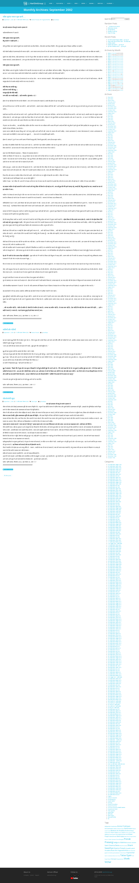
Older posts (8, 475)
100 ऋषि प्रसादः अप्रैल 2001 (114, 516)
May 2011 (110, 327)
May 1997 (110, 446)
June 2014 (110, 271)
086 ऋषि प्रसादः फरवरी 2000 (114, 498)
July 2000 (110, 416)
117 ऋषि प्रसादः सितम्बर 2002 (22, 19)
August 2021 (111, 132)
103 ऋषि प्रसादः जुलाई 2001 (114, 521)
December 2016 (112, 222)
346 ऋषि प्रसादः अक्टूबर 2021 (114, 783)
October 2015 (111, 245)
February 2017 (111, 219)
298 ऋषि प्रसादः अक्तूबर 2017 (114, 715)
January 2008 (111, 374)
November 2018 (112, 185)
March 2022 (111, 121)
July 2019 (110, 173)
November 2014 (112, 263)
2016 (109, 66)
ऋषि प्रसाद (110, 814)
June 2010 (110, 345)
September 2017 (112, 208)
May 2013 (110, 292)
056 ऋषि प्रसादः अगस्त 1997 (114, 479)
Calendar (109, 3)
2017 (109, 64)
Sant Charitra (110, 845)
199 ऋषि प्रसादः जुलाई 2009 (114, 559)
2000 (109, 84)
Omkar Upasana (112, 839)
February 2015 (111, 258)
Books (83, 3)
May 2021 (110, 137)
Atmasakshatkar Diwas (111, 828)
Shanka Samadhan (113, 804)
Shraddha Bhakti (110, 850)
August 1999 (111, 432)
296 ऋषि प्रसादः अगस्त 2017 (114, 712)
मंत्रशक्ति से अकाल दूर (112, 31)
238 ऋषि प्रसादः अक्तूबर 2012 (114, 621)
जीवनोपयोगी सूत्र (9, 398)
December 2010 (112, 335)
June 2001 (110, 403)
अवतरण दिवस (111, 812)
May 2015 (110, 253)
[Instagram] (78, 875)
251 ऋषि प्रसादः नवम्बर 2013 (114, 640)
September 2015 (112, 247)
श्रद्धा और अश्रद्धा (111, 33)
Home (50, 3)
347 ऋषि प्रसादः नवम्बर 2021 (114, 785)
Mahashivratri (112, 836)
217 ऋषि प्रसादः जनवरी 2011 (114, 588)
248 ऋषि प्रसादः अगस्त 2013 (114, 635)
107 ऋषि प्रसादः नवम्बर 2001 (114, 526)
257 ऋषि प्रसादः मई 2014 (114, 650)
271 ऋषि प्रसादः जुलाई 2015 (114, 672)
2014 (109, 69)
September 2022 (112, 111)
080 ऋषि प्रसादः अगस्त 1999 (114, 490)
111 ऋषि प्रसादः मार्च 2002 (114, 532)
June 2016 (110, 232)
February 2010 (111, 351)
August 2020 (111, 152)
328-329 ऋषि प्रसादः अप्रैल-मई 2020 (116, 764)
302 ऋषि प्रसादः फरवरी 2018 (114, 722)
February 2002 (111, 391)
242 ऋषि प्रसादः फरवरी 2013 (114, 627)
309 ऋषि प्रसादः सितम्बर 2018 (114, 733)
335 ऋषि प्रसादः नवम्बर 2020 (114, 767)
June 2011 (110, 325)
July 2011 (110, 324)
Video (76, 3)
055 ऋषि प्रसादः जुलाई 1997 (114, 477)
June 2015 (110, 251)
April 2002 (110, 388)
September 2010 (112, 340)
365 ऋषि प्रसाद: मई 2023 (113, 794)
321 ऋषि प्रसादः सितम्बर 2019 (114, 753)
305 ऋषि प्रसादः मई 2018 (114, 727)
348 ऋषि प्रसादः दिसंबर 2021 (114, 786)
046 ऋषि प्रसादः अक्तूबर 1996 (114, 464)
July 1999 (110, 433)
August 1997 (111, 443)
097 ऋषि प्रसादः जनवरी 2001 (114, 511)
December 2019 (112, 165)
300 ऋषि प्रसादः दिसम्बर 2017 (114, 719)
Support (37, 875)
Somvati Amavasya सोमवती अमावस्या (116, 807)
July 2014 (110, 269)
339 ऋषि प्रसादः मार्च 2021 (114, 772)
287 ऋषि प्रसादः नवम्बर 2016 (114, 698)
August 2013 (111, 287)
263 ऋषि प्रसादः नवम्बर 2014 (114, 659)
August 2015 (111, 248)
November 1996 (112, 456)
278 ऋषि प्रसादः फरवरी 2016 (114, 683)
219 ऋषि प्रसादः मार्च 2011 (114, 592)
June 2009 (110, 364)
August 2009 (111, 361)
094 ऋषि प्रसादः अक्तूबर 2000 (114, 508)
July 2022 (110, 115)
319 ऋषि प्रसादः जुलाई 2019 (114, 749)
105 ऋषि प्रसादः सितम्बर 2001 (114, 522)
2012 (109, 72)
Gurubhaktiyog (111, 799)
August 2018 (111, 190)
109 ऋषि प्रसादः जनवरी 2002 (114, 529)
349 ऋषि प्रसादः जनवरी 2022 (114, 788)
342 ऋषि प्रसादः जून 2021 (114, 777)
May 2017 (110, 214)
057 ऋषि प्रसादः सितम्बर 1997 (114, 480)
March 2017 (111, 218)
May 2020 (110, 156)
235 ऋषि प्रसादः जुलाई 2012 (114, 616)
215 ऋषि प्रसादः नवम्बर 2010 (114, 585)
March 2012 (111, 313)
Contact (32, 875)
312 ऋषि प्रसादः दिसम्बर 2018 (114, 738)
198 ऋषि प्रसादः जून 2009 (114, 558)
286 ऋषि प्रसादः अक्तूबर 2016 (114, 696)
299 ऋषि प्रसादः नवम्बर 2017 (114, 717)
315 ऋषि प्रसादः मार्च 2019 (114, 743)
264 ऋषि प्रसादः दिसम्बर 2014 (114, 661)
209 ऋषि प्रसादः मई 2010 (114, 575)
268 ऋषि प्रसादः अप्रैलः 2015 (114, 667)
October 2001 (111, 398)
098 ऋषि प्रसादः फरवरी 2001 (114, 513)
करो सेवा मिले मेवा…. (112, 30)
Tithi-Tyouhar (111, 810)
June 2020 (110, 155)
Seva (117, 845)
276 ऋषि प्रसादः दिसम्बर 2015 (114, 680)
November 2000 (112, 412)
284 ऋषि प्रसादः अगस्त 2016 (114, 693)
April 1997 (110, 448)
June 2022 (110, 116)
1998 (109, 87)
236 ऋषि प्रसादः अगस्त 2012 (114, 617)
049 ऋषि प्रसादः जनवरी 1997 (114, 469)
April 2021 (110, 139)
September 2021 (112, 131)
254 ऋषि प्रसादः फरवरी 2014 (114, 645)
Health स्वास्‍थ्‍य (111, 801)
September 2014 (112, 266)
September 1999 (112, 430)
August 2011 (111, 322)
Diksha (119, 832)
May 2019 (110, 176)
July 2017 (110, 211)
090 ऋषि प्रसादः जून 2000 (114, 505)
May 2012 (110, 309)
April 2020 (110, 158)
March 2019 (111, 179)
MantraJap (120, 836)
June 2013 (110, 290)
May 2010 (110, 346)
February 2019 (111, 181)
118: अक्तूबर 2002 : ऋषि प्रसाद (115, 543)
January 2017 (111, 221)
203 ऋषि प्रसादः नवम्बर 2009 (114, 566)
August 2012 (111, 305)
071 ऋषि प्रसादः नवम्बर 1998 (114, 484)
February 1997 (111, 451)
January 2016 (111, 240)
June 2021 (110, 136)
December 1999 (112, 425)
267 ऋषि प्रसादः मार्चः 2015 (114, 666)
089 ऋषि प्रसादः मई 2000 (114, 503)
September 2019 (112, 169)
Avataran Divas (120, 828)
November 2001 (112, 396)
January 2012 (111, 316)
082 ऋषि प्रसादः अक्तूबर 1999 (114, 493)
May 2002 (110, 387)
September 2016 (112, 227)
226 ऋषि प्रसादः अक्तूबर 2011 (114, 603)
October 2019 (111, 168)
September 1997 (112, 441)
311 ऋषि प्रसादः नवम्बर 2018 (114, 736)
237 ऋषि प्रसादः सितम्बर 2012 (114, 619)
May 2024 (110, 97)
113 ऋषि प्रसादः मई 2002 (114, 535)
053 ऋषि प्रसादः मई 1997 (114, 476)
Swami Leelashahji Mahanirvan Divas (112, 855)
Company (26, 875)
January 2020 (111, 163)
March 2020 (111, 160)
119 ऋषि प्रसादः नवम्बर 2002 (114, 545)
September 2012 (112, 303)
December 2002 (112, 375)
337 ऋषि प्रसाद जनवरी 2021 (114, 769)
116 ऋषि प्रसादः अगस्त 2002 (114, 540)
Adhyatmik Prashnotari (111, 826)
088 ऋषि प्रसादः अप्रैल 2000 (114, 501)
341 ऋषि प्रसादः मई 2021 (114, 775)
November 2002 (112, 377)
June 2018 (110, 194)
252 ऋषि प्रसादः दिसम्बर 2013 (114, 641)
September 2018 (112, 189)
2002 (109, 80)
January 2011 (111, 334)
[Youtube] (74, 878)
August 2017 (111, 210)
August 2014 (111, 268)
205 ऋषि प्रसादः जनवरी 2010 (114, 569)
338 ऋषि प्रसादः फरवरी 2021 (114, 770)
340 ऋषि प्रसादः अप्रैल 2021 (114, 773)
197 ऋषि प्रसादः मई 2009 (114, 556)
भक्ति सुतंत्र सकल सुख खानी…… (14, 16)
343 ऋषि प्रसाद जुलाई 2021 (114, 778)
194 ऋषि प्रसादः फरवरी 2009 (114, 551)
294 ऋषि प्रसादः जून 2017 (114, 709)
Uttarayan (113, 859)
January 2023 (111, 105)
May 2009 (110, 366)
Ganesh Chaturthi (112, 798)
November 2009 (112, 356)
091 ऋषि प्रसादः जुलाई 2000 (114, 506)
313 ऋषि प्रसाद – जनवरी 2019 (115, 740)
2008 (109, 79)
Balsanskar (128, 828)
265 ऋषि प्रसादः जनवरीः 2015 (114, 662)
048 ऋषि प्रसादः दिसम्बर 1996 (114, 468)
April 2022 (110, 119)
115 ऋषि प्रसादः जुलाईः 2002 (114, 538)
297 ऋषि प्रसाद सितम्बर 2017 (114, 714)
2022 (109, 56)
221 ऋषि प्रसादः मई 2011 (114, 595)
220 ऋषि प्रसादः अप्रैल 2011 (114, 593)
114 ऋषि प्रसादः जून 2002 (114, 537)
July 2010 (110, 343)
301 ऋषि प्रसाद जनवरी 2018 (114, 720)
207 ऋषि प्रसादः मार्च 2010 (114, 572)
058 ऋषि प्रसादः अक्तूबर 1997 (114, 482)
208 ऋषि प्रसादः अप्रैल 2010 (114, 574)
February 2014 (111, 277)
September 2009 (112, 359)
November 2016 (112, 224)
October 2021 (111, 129)
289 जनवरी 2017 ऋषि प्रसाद (114, 701)
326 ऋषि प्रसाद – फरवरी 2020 (115, 761)
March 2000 (111, 422)
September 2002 (112, 380)
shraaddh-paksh (130, 848)
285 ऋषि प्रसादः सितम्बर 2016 (114, 695)
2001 (109, 82)
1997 (109, 88)
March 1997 (111, 449)
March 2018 (111, 198)
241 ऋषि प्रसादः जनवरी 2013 (114, 625)
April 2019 (110, 177)
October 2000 (111, 414)
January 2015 (111, 260)
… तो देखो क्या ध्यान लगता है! (114, 26)
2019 (109, 61)
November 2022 (112, 108)
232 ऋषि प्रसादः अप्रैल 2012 (114, 611)
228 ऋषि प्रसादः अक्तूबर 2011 (114, 604)
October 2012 (111, 301)
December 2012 (112, 298)
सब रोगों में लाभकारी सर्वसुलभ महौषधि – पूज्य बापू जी (118, 40)
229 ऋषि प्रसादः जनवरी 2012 (114, 606)
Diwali (123, 832)
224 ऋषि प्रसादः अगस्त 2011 (114, 600)
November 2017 (112, 205)
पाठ (108, 819)
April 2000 (110, 420)
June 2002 (110, 385)
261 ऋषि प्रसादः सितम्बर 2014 (114, 656)
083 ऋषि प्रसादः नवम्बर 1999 (114, 495)
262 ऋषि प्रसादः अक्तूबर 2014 (114, 658)
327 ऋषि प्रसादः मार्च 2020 (114, 762)
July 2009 (110, 363)
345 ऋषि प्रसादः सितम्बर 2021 (114, 781)
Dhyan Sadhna (114, 832)
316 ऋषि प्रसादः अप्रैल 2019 (114, 744)
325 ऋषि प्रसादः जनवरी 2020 (114, 759)
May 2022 (110, 118)
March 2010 (111, 350)
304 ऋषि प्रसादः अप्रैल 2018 (114, 725)
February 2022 (111, 123)
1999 (109, 85)
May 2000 (110, 419)
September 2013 (112, 285)
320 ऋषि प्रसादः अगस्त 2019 (114, 751)
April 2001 (110, 406)
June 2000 (110, 417)
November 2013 (112, 282)
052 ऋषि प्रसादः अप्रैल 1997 (114, 474)
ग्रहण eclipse (111, 815)
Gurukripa (56, 19)
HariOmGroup (107, 872)
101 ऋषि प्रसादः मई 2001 (114, 518)
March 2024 (111, 100)
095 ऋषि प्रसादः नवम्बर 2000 (114, 509)
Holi (126, 834)
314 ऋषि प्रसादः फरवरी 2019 (114, 741)
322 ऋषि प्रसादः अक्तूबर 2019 (114, 754)
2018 (109, 63)
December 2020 (112, 145)
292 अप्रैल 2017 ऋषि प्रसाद (114, 706)
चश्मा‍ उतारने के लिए (112, 817)
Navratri (106, 839)
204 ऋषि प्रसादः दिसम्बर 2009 (114, 567)
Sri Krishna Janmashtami (113, 853)
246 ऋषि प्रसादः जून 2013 (114, 632)
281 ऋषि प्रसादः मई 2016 (114, 688)
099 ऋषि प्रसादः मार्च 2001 (114, 514)
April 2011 (110, 329)
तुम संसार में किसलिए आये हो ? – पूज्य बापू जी (117, 46)
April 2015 (110, 255)
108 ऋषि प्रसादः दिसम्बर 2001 (114, 527)
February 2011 (111, 332)
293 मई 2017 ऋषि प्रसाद (113, 707)
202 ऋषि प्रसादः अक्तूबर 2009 (114, 564)
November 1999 (112, 427)
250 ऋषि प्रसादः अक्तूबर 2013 (114, 638)
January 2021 (111, 144)
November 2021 (112, 128)
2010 (109, 76)
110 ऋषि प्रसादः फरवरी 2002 (114, 530)
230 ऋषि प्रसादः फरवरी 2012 (114, 608)
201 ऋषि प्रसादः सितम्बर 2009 (114, 563)
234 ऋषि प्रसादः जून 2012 (114, 614)
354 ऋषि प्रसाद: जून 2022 (114, 791)
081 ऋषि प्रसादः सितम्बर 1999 (114, 492)
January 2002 (111, 393)
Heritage (100, 3)
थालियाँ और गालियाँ (9, 329)
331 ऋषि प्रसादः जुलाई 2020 (114, 765)
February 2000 (111, 424)
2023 (109, 55)
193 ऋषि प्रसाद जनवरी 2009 (114, 550)
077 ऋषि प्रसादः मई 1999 (114, 485)
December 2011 (112, 317)
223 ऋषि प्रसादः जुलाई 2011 (114, 598)
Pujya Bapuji (59, 3)
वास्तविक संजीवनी (111, 43)
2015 (109, 67)
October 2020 (111, 148)
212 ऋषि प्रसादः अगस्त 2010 (114, 580)
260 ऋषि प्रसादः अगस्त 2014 (114, 654)
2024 (109, 53)
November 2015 (112, 243)
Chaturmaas (107, 832)
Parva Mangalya (120, 839)
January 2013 (111, 297)
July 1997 (110, 445)
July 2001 (110, 401)
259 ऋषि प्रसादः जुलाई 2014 (114, 653)
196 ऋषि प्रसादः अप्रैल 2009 (114, 555)
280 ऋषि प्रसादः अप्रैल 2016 (114, 687)
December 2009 (112, 354)
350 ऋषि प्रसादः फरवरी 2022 (114, 790)
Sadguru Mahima (120, 842)
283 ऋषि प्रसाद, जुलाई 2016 (114, 691)
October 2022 (111, 110)
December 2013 (112, 280)
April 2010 (110, 348)
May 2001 (110, 404)
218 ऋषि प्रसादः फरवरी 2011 (114, 590)
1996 (109, 90)
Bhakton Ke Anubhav (118, 830)
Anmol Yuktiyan (123, 826)
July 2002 (110, 383)
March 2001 (111, 408)
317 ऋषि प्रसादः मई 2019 (114, 746)
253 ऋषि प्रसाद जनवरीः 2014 (114, 643)
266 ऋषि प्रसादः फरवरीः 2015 (114, 664)
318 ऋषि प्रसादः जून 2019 (114, 748)
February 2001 (111, 409)
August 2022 (111, 113)
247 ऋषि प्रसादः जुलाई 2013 (114, 633)
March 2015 (111, 256)
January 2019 (111, 182)
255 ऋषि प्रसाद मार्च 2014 (114, 646)
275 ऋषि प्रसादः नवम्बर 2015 (114, 678)
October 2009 (111, 358)
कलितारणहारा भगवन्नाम (112, 28)
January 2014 (111, 279)
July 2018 (110, 192)
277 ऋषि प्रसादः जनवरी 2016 (114, 682)
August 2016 (111, 229)
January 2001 (111, 411)
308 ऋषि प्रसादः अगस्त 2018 (114, 732)
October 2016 (111, 226)
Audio (68, 3)
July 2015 (110, 250)
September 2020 (112, 150)
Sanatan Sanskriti (131, 842)
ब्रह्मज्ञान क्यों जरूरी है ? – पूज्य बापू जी (116, 44)
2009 (109, 77)
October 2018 (111, 187)
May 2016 (110, 234)
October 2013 (111, 284)
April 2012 (110, 311)
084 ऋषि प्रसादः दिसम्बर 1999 (114, 497)
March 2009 (111, 369)
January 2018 (111, 202)
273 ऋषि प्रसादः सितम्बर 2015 (114, 675)
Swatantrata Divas (112, 809)
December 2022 (112, 107)
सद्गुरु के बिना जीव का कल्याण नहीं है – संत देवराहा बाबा (119, 41)
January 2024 (111, 103)
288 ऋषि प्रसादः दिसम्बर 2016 (114, 699)
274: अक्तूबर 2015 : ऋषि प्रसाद (115, 677)
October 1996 (111, 457)
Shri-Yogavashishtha (45, 19)
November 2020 (112, 147)
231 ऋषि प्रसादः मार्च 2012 (114, 609)
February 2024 (111, 102)
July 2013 (110, 288)
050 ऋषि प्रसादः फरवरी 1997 (114, 471)
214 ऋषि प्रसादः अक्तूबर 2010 (114, 584)
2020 (109, 59)
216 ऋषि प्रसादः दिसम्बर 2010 (114, 587)
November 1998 (112, 438)
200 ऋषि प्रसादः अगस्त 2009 (114, 561)
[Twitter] (75, 875)
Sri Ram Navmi (123, 853)
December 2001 (112, 395)
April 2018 (110, 197)
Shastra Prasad (35, 19)
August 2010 (111, 342)
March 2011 (111, 330)
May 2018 (110, 195)
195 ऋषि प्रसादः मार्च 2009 (114, 553)
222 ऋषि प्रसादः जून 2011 (114, 596)
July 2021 (110, 134)
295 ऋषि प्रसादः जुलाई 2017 (114, 711)
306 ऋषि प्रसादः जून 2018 (114, 728)
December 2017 (112, 203)
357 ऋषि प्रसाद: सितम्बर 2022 (114, 793)
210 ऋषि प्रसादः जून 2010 (114, 577)
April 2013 (110, 293)
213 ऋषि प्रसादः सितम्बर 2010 (114, 582)
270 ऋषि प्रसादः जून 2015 (114, 670)
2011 (109, 74)
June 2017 (110, 213)
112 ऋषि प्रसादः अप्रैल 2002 (114, 534)
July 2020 (110, 153)
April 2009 (110, 367)
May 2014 (110, 272)
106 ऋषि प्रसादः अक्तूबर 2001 (114, 524)
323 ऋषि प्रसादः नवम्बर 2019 (114, 756)
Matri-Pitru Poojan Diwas (130, 836)
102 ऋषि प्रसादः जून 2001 (114, 519)
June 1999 (110, 435)
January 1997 (111, 453)
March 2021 (111, 140)
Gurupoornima (120, 834)
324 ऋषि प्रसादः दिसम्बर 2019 (114, 757)
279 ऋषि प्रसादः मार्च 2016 (114, 685)
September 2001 (112, 400)
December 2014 (112, 261)
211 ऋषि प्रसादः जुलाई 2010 (114, 579)
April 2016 (110, 235)
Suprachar (130, 852)
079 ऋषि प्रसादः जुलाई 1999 (114, 489)
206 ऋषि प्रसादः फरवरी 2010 (114, 571)
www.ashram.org (51, 875)
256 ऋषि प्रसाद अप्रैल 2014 (114, 648)
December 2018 (112, 184)
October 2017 (111, 206)
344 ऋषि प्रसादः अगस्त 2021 (114, 780)
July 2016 (110, 231)
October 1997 (111, 440)
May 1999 (110, 437)
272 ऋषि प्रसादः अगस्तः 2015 (114, 674)
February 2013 (111, 295)
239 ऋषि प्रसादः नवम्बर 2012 (114, 622)
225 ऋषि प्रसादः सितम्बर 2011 (114, 601)
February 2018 (111, 200)
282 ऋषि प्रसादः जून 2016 (114, 690)
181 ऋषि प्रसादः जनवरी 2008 (114, 548)
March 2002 (111, 390)
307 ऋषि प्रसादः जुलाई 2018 (114, 730)
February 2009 (111, 371)
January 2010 (111, 353)
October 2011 (111, 319)
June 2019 (110, 174)
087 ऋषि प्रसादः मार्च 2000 (114, 500)
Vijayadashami (120, 859)
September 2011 (112, 321)
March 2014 (111, 276)
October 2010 (111, 338)
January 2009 (111, 372)
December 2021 (112, 126)
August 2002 (111, 382)
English (109, 796)
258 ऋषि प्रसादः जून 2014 (114, 651)
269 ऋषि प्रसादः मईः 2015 (114, 669)
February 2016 (111, 239)
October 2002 (111, 379)
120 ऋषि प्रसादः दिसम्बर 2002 (114, 546)
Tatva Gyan (34, 401)
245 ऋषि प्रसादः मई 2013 (114, 630)
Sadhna (91, 3)
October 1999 (111, 429)
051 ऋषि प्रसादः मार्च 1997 (114, 472)
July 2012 (110, 306)
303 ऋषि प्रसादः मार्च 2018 (114, 724)
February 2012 (111, 314)
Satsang (110, 802)
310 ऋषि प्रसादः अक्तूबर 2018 (114, 735)
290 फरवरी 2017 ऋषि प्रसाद (114, 703)
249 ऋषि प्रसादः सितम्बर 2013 (114, 637)
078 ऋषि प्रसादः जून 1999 (114, 487)
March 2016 (111, 237)
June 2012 (110, 308)
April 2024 (110, 99)
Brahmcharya (129, 830)
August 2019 (111, 171)
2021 (109, 58)
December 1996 (112, 454)
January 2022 (111, 124)
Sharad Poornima (112, 806)
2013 (109, 71)
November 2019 (112, 166)
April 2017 (110, 216)
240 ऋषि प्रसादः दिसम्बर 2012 (114, 624)
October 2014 (111, 264)
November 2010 (112, 337)
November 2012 (112, 300)
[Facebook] (72, 875)
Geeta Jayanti (112, 834)
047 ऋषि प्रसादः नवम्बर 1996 (114, 466)
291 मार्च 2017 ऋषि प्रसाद (114, 704)
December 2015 (112, 242)
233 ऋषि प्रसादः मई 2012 (114, 612)
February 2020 (111, 161)
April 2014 (110, 274)
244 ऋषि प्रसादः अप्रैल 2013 (114, 629)
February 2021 (111, 142)
